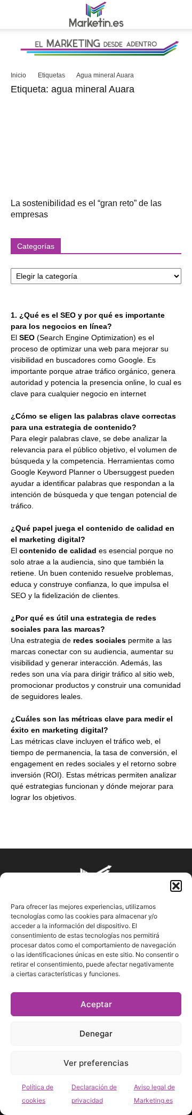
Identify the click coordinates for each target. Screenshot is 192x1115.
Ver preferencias (96, 1063)
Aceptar (96, 1004)
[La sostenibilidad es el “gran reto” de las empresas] (96, 148)
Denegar (96, 1033)
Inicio (18, 75)
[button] (176, 886)
